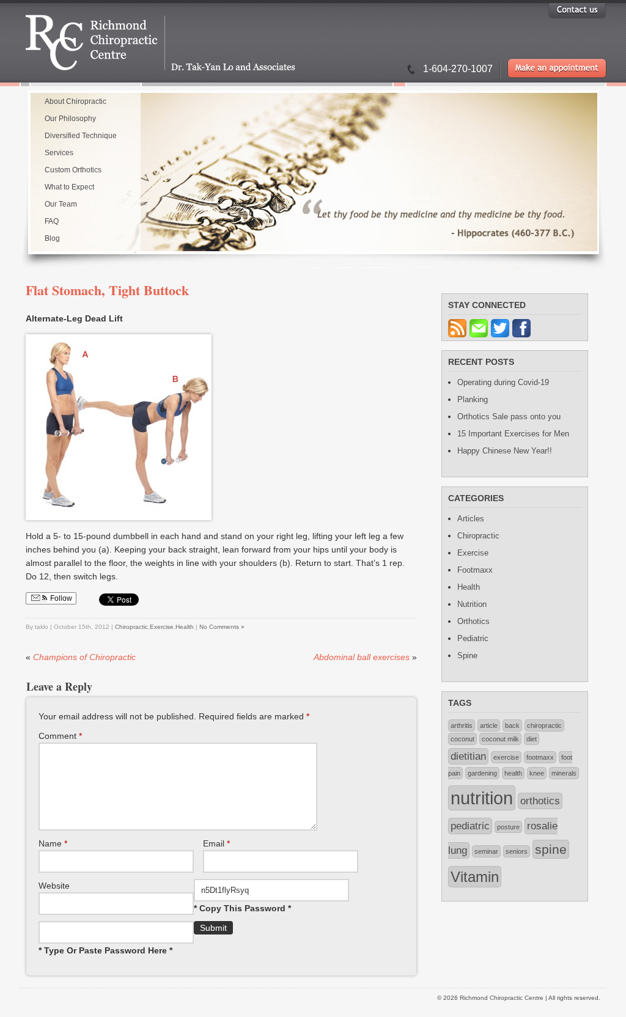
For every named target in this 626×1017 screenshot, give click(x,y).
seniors (517, 851)
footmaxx (540, 757)
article (489, 725)
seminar (486, 851)
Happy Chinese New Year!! (504, 450)
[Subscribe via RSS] (459, 337)
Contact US (577, 9)
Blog (52, 238)
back (512, 725)
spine (551, 849)
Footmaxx (475, 570)
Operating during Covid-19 (503, 382)
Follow (60, 598)
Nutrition (472, 604)
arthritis (462, 725)
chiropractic (544, 725)
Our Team (61, 204)
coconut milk (500, 739)
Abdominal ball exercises (362, 657)
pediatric (470, 826)
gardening (482, 773)
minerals (563, 773)
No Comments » (222, 626)
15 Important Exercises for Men (513, 433)
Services (59, 153)
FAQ (52, 221)
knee (536, 773)
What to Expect (69, 187)
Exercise (162, 626)
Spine (467, 655)
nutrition (482, 798)
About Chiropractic (75, 101)
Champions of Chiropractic (84, 657)
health (513, 773)
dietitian (468, 756)
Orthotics (473, 621)
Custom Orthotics (73, 170)
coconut (462, 739)
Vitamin (475, 876)
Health (184, 626)
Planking (472, 399)
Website (54, 885)
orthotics (540, 801)
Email (216, 843)
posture (508, 827)
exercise (506, 757)
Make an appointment (556, 68)
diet (531, 739)
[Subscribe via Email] (480, 337)
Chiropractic (131, 626)
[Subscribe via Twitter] (501, 337)
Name (53, 843)
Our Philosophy (70, 118)
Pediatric (472, 638)
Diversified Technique (81, 135)
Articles (470, 518)
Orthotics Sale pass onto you (509, 416)
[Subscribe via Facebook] (523, 337)
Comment (60, 736)
